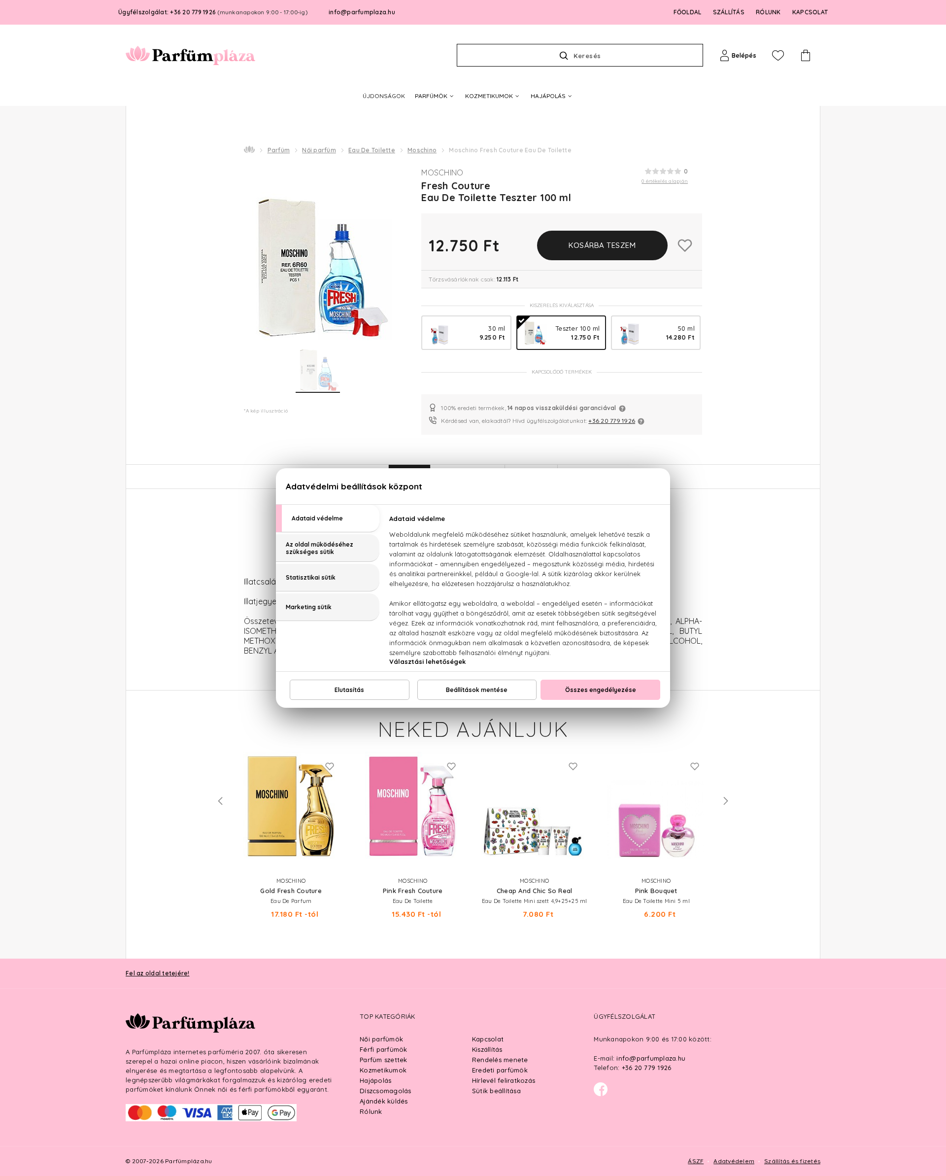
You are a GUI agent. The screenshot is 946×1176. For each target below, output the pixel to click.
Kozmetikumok (383, 1070)
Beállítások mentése (476, 689)
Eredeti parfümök (500, 1070)
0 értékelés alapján (665, 181)
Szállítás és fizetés (792, 1161)
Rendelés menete (500, 1060)
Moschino (422, 150)
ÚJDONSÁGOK (384, 96)
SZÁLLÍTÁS (728, 12)
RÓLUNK (768, 12)
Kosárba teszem (602, 245)
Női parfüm (319, 150)
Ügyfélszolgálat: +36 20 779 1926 (212, 12)
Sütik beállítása (496, 1091)
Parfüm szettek (383, 1060)
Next (726, 801)
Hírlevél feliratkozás (503, 1080)
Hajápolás (375, 1080)
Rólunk (371, 1111)
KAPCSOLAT (810, 12)
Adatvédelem (733, 1161)
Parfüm (279, 150)
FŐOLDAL (688, 12)
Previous (220, 801)
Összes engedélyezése (600, 689)
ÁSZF (696, 1161)
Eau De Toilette (371, 150)
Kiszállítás (487, 1049)
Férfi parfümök (383, 1049)
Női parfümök (381, 1039)
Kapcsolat (488, 1039)
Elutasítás (349, 689)
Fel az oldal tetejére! (158, 973)
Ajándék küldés (384, 1101)
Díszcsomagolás (385, 1091)
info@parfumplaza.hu (362, 12)
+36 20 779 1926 (611, 420)
